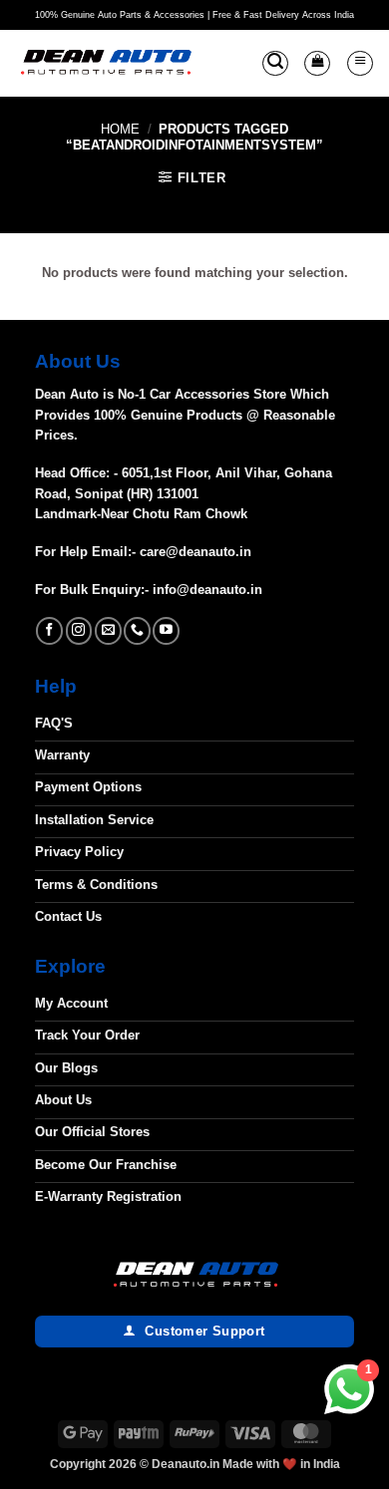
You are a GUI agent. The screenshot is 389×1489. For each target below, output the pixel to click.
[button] (275, 64)
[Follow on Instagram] (79, 630)
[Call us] (137, 630)
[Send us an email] (108, 630)
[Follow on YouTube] (166, 630)
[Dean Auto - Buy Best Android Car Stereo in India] (105, 64)
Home (120, 129)
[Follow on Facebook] (49, 630)
